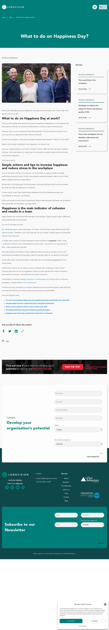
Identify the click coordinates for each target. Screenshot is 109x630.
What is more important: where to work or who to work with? (26, 307)
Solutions (65, 482)
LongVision (27, 173)
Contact (66, 497)
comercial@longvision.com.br (46, 478)
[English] (103, 7)
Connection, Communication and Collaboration (42, 279)
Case (66, 493)
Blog (10, 17)
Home (4, 17)
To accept (71, 621)
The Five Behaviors (29, 282)
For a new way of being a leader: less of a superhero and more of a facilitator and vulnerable (37, 300)
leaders (10, 232)
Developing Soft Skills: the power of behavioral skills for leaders (28, 310)
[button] (105, 604)
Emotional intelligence (10, 58)
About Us (66, 490)
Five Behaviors (66, 486)
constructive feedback (10, 244)
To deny (94, 621)
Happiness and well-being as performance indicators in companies (29, 313)
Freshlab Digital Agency (69, 553)
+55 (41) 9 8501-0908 (43, 482)
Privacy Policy (83, 626)
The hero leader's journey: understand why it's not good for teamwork (30, 303)
